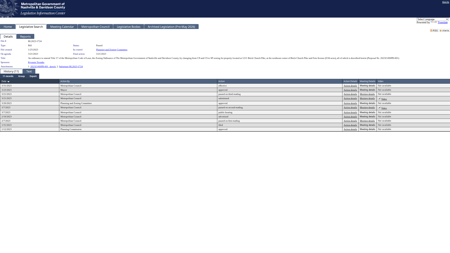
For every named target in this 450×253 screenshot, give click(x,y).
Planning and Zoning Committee (111, 49)
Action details (350, 85)
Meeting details (367, 94)
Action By (65, 81)
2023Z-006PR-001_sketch (43, 66)
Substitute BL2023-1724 (71, 66)
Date (4, 81)
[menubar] (19, 76)
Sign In (445, 2)
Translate (443, 22)
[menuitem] (8, 76)
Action (221, 81)
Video (384, 99)
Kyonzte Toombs (36, 62)
